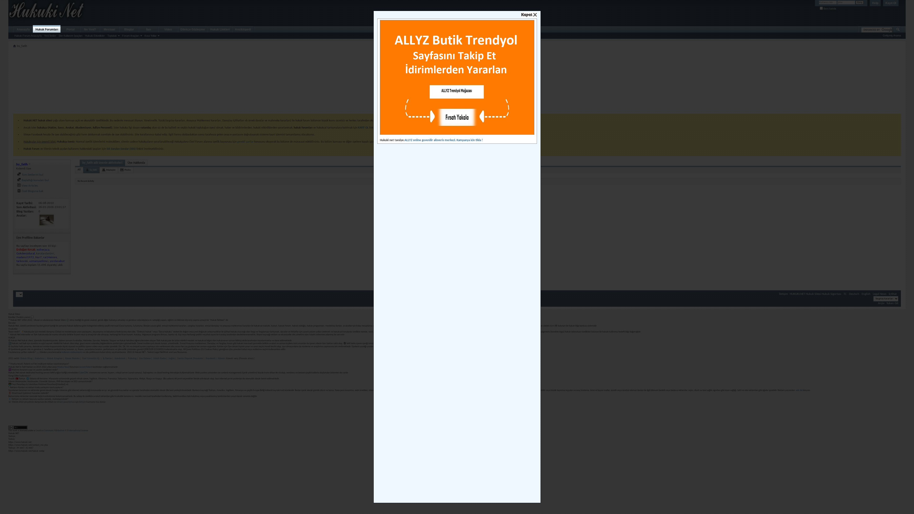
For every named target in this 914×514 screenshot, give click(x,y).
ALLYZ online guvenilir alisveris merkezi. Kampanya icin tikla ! (444, 140)
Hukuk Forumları (46, 29)
